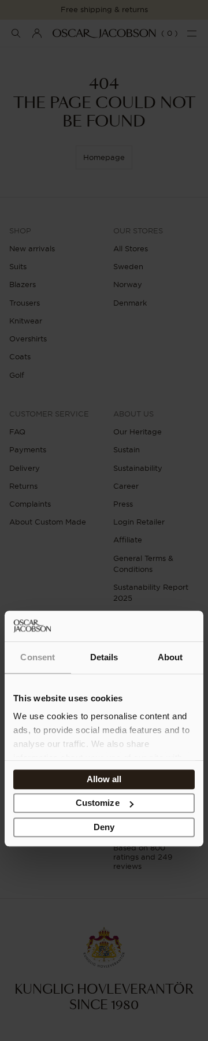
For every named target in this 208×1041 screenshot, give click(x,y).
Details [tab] (104, 657)
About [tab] (170, 657)
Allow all (104, 779)
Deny (104, 827)
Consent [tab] (37, 657)
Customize (98, 803)
